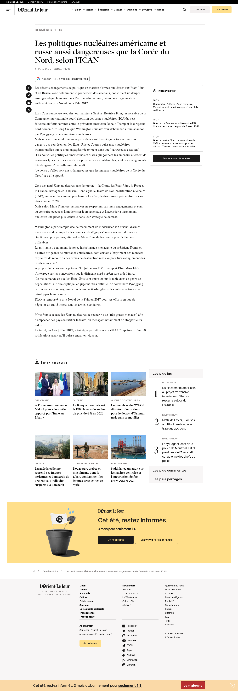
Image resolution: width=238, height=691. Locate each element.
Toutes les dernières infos (176, 158)
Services (84, 605)
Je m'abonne (192, 685)
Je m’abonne (116, 539)
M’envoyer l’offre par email (157, 539)
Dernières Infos (48, 30)
